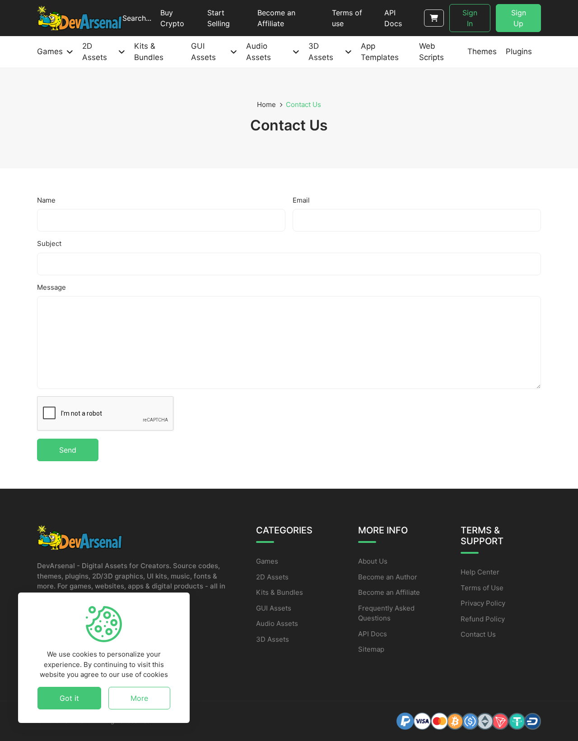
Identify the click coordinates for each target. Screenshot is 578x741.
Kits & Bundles (279, 592)
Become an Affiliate (389, 592)
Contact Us (478, 634)
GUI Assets (273, 608)
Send (67, 449)
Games (267, 561)
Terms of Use (482, 588)
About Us (372, 561)
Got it (69, 698)
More (139, 698)
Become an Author (387, 577)
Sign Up (518, 18)
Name (46, 200)
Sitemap (371, 649)
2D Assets (272, 577)
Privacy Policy (483, 603)
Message (51, 287)
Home (266, 104)
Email (301, 200)
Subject (49, 243)
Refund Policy (483, 619)
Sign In (469, 18)
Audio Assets (277, 623)
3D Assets (272, 639)
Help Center (480, 572)
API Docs (372, 634)
